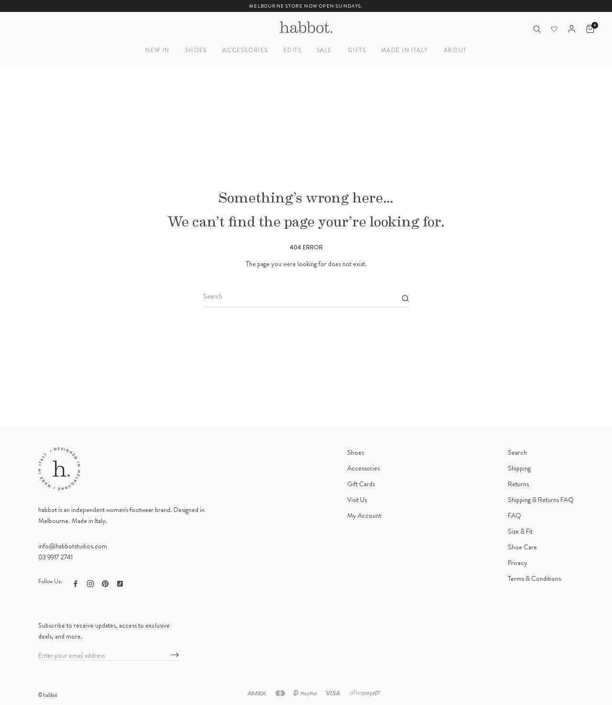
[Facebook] (75, 582)
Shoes (196, 50)
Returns (518, 484)
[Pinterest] (105, 582)
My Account (364, 515)
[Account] (571, 28)
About (455, 50)
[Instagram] (90, 582)
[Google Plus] (120, 582)
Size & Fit (520, 531)
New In (157, 50)
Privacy (517, 562)
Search (517, 452)
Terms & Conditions (534, 578)
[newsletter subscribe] (174, 655)
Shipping (519, 468)
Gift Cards (361, 484)
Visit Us (357, 499)
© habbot (47, 695)
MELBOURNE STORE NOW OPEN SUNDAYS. (306, 6)
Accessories (245, 50)
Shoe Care (522, 547)
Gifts (357, 50)
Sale (324, 50)
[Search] (536, 28)
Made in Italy (404, 50)
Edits (292, 50)
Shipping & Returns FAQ (541, 499)
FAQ (514, 515)
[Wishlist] (554, 29)
